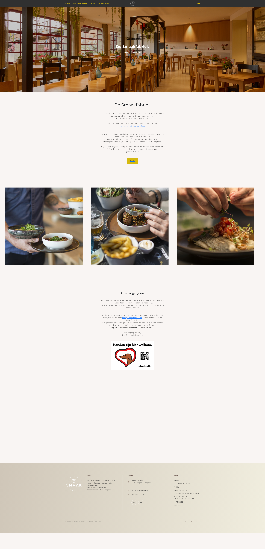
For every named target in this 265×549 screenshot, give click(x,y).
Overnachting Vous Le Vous (186, 493)
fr (195, 521)
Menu (92, 3)
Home (67, 3)
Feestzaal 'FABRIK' (80, 3)
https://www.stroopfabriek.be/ (132, 126)
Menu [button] (132, 161)
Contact (177, 505)
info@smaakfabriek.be (132, 318)
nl (186, 521)
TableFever (97, 521)
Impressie (178, 502)
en (191, 521)
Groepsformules (104, 3)
